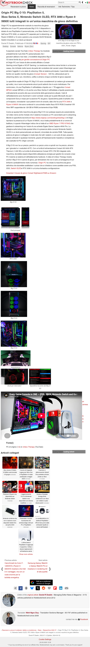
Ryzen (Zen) (29, 46)
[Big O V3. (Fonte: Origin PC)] (13, 188)
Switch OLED (16, 168)
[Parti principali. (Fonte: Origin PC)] (15, 217)
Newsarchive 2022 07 (49, 630)
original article (32, 594)
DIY (49, 43)
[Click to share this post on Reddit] (43, 588)
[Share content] (15, 588)
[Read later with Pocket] (49, 588)
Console (13, 46)
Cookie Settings (45, 639)
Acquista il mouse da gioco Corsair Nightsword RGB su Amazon (31, 173)
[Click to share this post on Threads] (26, 588)
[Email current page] (66, 588)
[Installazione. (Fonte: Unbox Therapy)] (16, 358)
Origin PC (42, 162)
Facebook (84, 619)
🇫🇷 (37, 43)
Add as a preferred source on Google (43, 582)
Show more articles (26, 554)
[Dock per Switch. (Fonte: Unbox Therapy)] (14, 376)
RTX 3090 (66, 101)
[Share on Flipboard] (55, 588)
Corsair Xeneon (41, 74)
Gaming (43, 43)
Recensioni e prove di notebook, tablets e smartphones (19, 630)
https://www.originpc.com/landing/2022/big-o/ (48, 117)
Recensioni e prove (18, 6)
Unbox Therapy (34, 51)
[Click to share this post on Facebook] (20, 588)
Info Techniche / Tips (66, 6)
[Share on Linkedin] (61, 588)
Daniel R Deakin (45, 594)
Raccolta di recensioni (46, 6)
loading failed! (58, 51)
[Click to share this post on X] (38, 588)
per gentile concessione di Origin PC (35, 59)
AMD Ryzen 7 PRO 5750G (59, 123)
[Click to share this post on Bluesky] (32, 588)
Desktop (5, 46)
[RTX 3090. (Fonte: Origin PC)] (13, 245)
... (87, 6)
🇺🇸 (34, 43)
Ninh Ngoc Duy (32, 612)
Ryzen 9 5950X (12, 104)
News (31, 6)
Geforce (20, 46)
